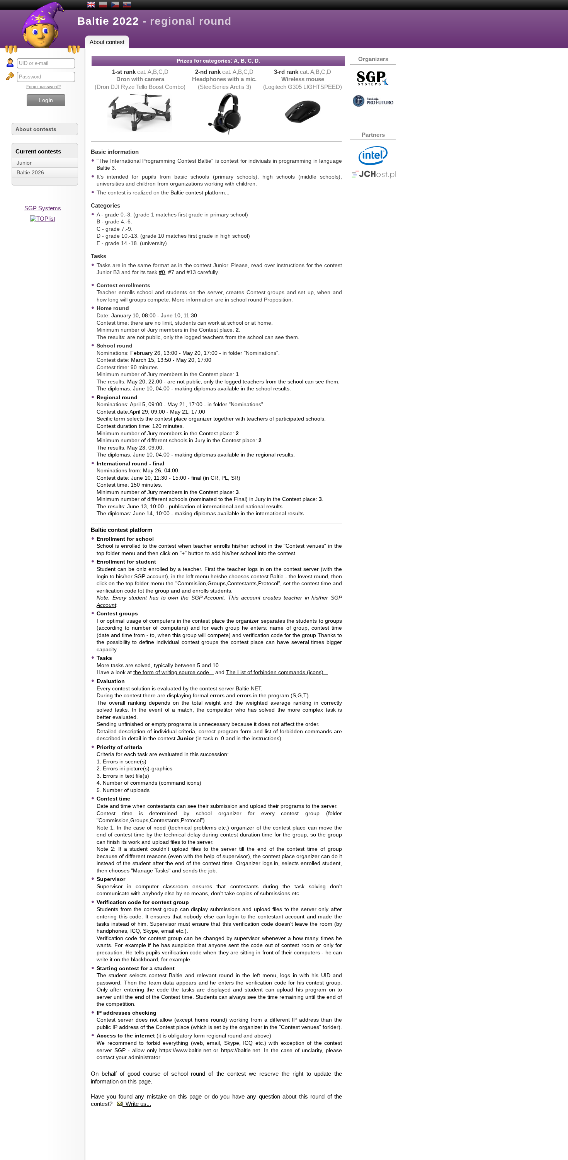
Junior (24, 163)
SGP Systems (42, 208)
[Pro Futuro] (373, 104)
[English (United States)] (91, 5)
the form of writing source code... (173, 672)
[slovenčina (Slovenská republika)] (127, 5)
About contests (35, 129)
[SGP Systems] (373, 83)
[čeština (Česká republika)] (115, 5)
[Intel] (373, 163)
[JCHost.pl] (374, 176)
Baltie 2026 (30, 172)
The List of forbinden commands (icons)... (277, 672)
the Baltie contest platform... (195, 192)
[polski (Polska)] (103, 5)
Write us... (136, 1103)
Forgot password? (43, 86)
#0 (162, 272)
